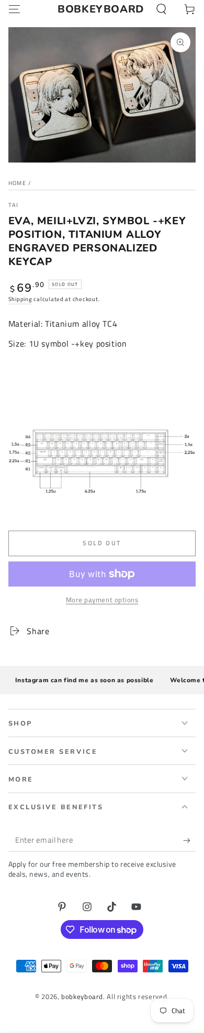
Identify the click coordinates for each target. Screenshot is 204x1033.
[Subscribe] (189, 841)
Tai (13, 205)
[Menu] (14, 9)
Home (17, 183)
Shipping (20, 299)
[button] (161, 9)
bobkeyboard (82, 997)
